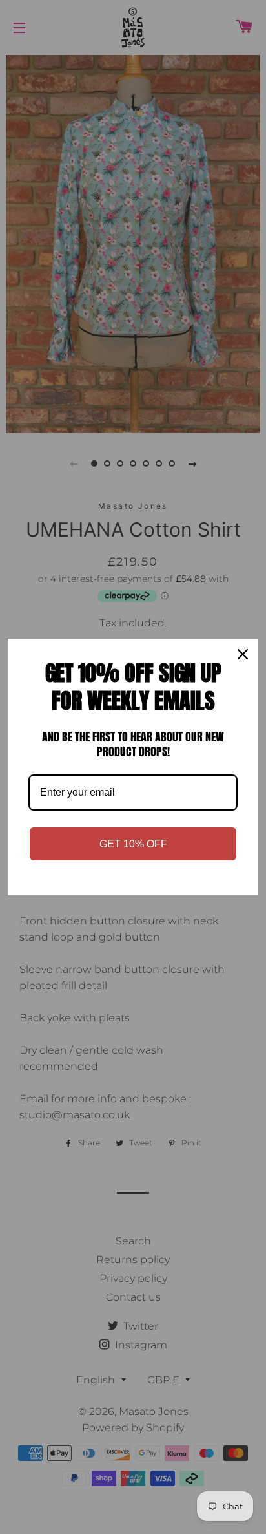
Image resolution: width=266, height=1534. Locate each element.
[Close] (242, 654)
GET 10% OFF (133, 843)
